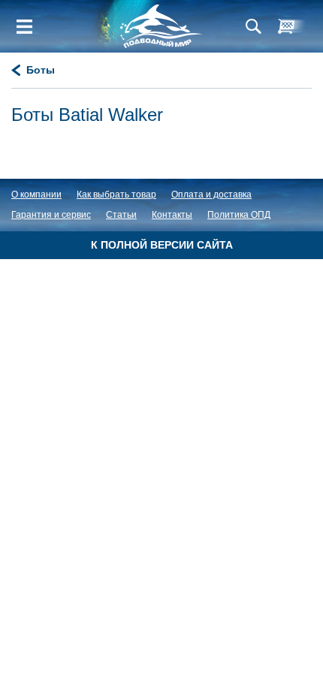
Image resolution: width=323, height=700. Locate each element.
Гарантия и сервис (51, 215)
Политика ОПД (238, 215)
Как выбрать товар (116, 194)
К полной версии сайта (162, 245)
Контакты (172, 215)
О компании (36, 194)
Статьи (121, 215)
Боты (40, 70)
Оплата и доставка (211, 194)
